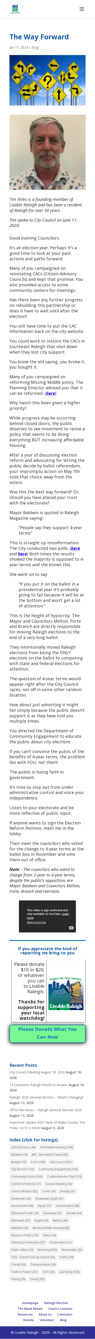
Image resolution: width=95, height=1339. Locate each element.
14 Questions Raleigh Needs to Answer (38, 1085)
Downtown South (49, 1199)
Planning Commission (28, 1242)
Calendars (64, 1314)
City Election (22, 1169)
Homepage (30, 1303)
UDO (48, 1272)
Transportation (43, 1264)
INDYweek (20, 1220)
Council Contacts (60, 1309)
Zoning (37, 1279)
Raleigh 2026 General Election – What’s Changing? (46, 1097)
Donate (28, 1320)
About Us (45, 1314)
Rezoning (47, 1250)
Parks (49, 1235)
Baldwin (19, 1155)
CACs (38, 1162)
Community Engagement (58, 1169)
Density (67, 1191)
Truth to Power (24, 1272)
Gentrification (67, 1206)
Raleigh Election (56, 1303)
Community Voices (27, 1176)
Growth (74, 1213)
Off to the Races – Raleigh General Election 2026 (45, 1110)
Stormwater (72, 1250)
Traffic (66, 1257)
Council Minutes (24, 1191)
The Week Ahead (30, 1309)
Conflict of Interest (26, 1184)
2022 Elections (23, 1147)
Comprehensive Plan (64, 1176)
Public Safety (22, 1250)
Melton (60, 1220)
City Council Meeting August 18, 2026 (37, 1072)
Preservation (61, 1242)
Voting (18, 1279)
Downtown (21, 1199)
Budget (18, 1162)
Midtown (19, 1228)
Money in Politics (25, 1235)
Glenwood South (25, 1213)
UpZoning (69, 1272)
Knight (41, 1220)
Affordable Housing (56, 1147)
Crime (48, 1191)
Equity (44, 1206)
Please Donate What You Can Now (47, 1033)
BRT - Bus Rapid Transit (50, 1155)
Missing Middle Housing (51, 1228)
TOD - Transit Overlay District (33, 1257)
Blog (35, 47)
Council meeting (58, 1184)
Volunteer (47, 1320)
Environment (22, 1206)
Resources (25, 1314)
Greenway (52, 1213)
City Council (61, 1162)
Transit (18, 1264)
